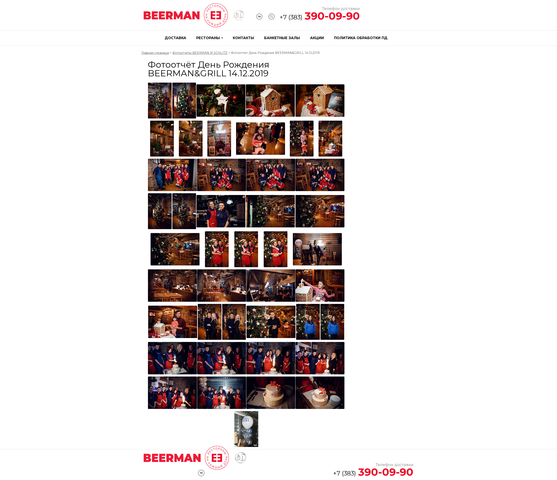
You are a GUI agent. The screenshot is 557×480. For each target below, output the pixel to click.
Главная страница (155, 53)
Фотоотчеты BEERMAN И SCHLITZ (199, 53)
